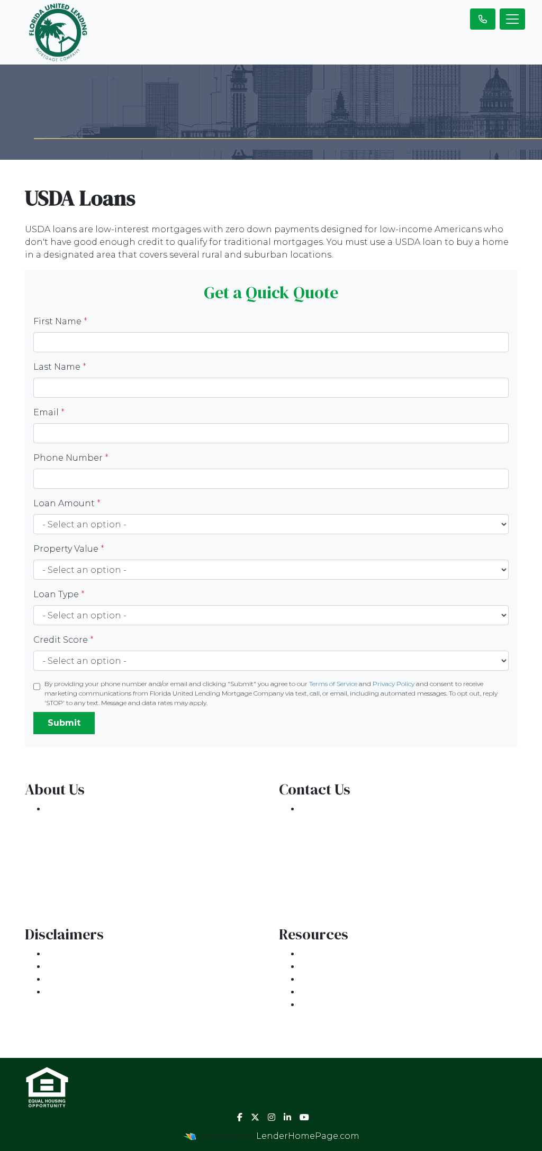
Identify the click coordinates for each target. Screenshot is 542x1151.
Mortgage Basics (337, 979)
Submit (64, 723)
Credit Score (63, 640)
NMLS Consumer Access (99, 885)
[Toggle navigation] (512, 19)
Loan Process (329, 967)
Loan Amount (67, 503)
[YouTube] (304, 1117)
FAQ (309, 1005)
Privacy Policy (393, 684)
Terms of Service (333, 684)
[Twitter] (255, 1117)
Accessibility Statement (97, 979)
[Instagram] (271, 1117)
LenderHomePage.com (307, 1136)
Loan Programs (334, 954)
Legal (58, 954)
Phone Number (71, 458)
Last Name (59, 367)
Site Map (65, 992)
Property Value (68, 549)
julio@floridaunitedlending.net (369, 847)
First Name (60, 321)
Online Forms (330, 992)
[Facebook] (239, 1117)
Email (49, 412)
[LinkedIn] (287, 1117)
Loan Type (59, 594)
